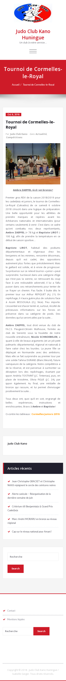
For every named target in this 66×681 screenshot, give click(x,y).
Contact (11, 611)
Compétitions (14, 137)
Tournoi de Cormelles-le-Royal (38, 85)
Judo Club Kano (18, 134)
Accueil (15, 85)
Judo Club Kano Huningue (33, 34)
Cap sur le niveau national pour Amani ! (32, 531)
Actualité (41, 134)
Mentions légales (16, 619)
